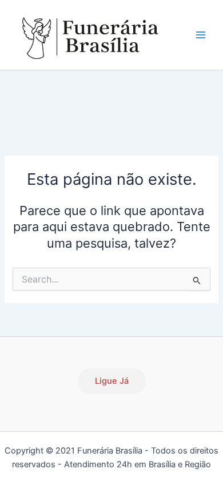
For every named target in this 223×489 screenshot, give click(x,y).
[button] (112, 381)
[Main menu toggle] (201, 35)
